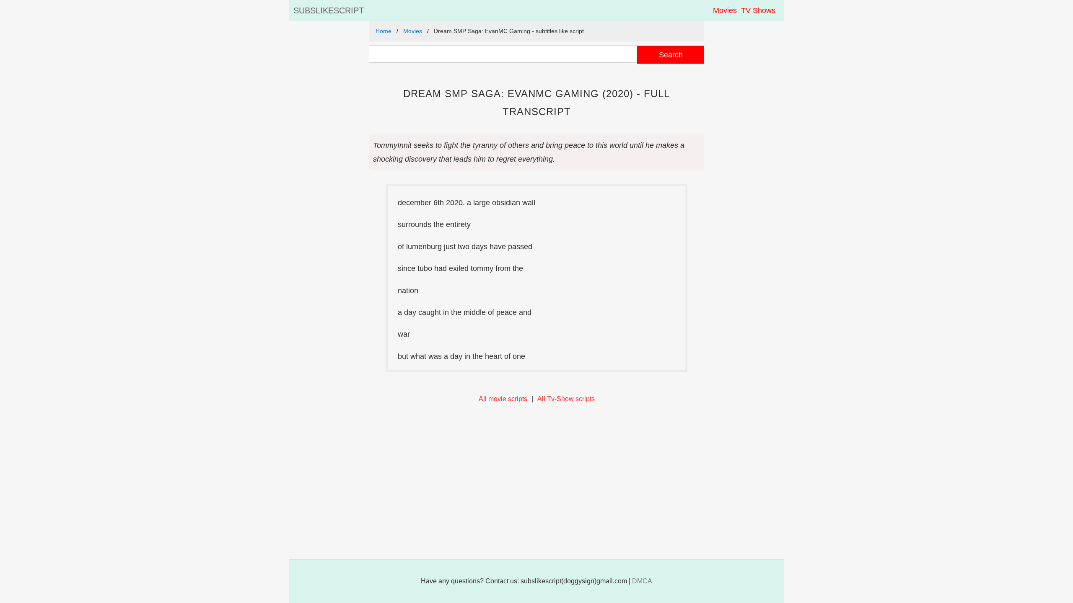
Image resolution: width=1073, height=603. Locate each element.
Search (671, 54)
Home (383, 31)
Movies (725, 10)
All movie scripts (503, 398)
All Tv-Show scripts (566, 398)
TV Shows (758, 10)
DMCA (642, 581)
